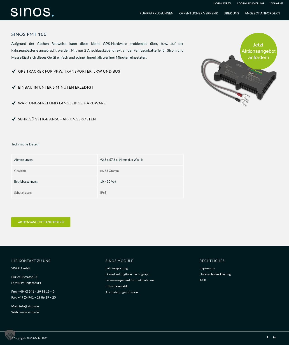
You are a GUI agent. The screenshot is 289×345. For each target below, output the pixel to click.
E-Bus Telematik (116, 286)
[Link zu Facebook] (267, 337)
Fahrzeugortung (116, 268)
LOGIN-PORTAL (223, 3)
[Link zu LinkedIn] (274, 337)
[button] (10, 335)
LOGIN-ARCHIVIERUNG (250, 3)
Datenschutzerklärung (215, 274)
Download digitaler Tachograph (127, 274)
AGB (203, 280)
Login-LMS (276, 3)
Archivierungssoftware (121, 292)
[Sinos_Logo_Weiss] (34, 13)
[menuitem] (222, 3)
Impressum (207, 268)
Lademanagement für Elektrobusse (129, 280)
